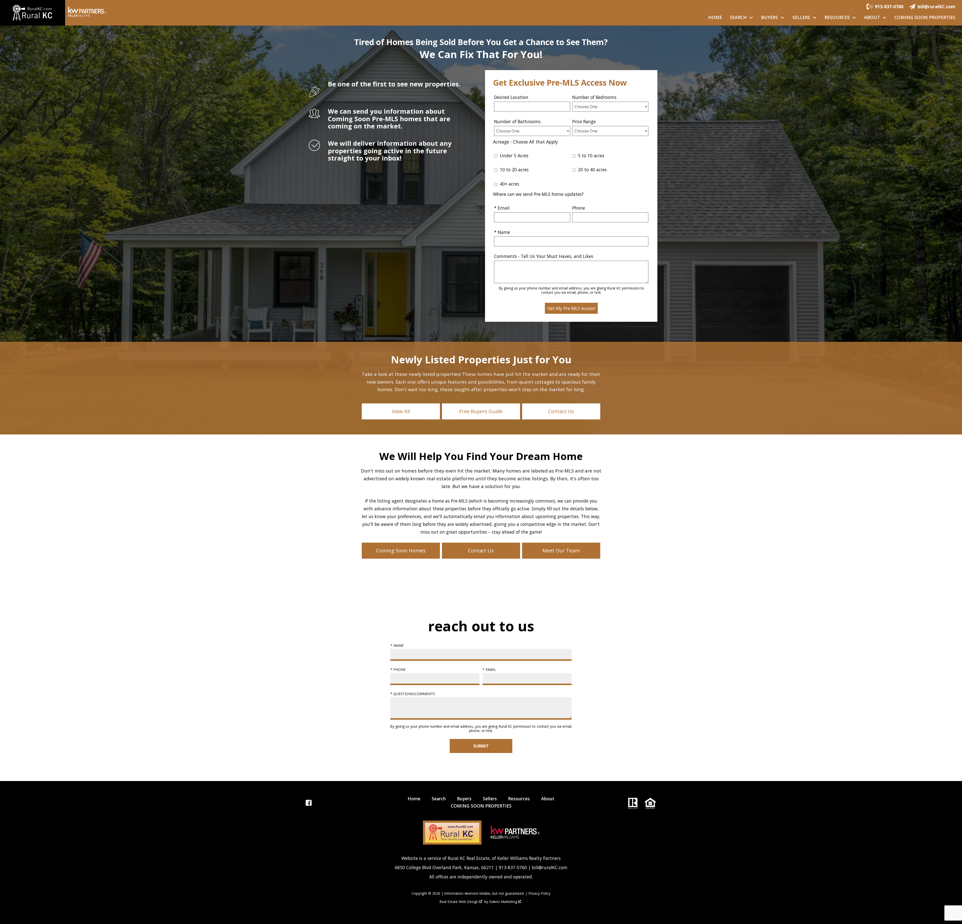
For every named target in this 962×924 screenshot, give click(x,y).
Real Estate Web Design (459, 902)
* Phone (398, 669)
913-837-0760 (513, 867)
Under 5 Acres (513, 155)
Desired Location (511, 97)
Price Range (584, 121)
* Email (502, 208)
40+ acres (509, 184)
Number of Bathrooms (517, 121)
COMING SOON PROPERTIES (924, 17)
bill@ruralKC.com (549, 867)
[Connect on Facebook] (309, 804)
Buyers (464, 799)
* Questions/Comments (412, 693)
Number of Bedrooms (594, 97)
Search (439, 799)
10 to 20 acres (514, 170)
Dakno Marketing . (505, 902)
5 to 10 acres (590, 155)
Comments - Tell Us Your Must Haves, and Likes (543, 256)
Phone (578, 208)
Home (715, 17)
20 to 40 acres (592, 170)
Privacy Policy (539, 893)
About (547, 799)
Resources (519, 799)
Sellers (490, 799)
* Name (502, 232)
